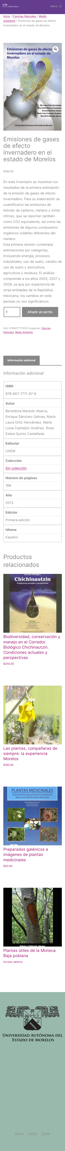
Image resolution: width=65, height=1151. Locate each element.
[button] (55, 49)
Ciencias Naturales (24, 16)
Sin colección (16, 468)
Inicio (6, 16)
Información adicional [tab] (21, 360)
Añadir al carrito (40, 312)
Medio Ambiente (24, 332)
